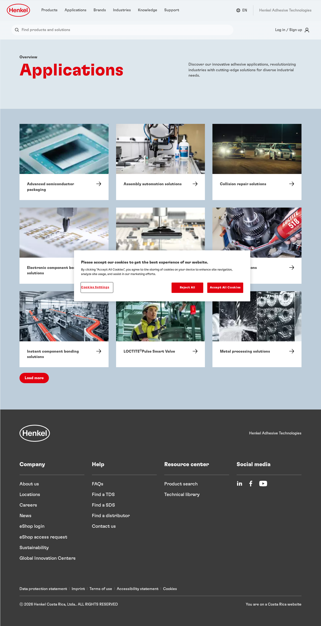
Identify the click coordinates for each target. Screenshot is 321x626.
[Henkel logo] (19, 10)
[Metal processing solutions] (256, 329)
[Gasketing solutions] (256, 246)
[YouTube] (263, 483)
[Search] (18, 30)
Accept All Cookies (225, 287)
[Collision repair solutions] (256, 162)
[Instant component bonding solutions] (64, 329)
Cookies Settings (95, 287)
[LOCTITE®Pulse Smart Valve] (160, 329)
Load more (34, 378)
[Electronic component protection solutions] (160, 246)
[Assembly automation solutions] (160, 162)
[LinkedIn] (239, 483)
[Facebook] (251, 483)
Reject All (188, 287)
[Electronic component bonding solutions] (64, 246)
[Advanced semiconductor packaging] (64, 162)
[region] (162, 275)
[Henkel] (35, 433)
